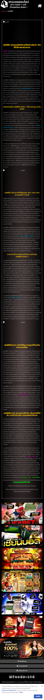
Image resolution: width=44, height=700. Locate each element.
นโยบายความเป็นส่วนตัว (9, 690)
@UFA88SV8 (36, 477)
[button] (40, 5)
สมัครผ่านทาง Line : (26, 477)
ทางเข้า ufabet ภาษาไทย (27, 236)
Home (4, 11)
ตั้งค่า (21, 692)
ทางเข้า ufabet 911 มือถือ (14, 298)
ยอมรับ (38, 696)
